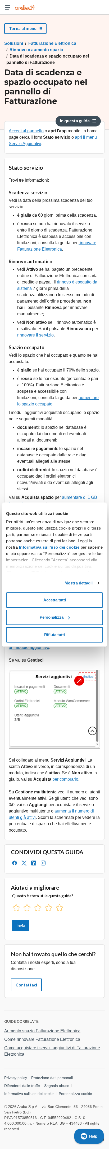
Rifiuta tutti (54, 634)
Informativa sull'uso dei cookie (29, 1093)
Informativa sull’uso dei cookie (48, 547)
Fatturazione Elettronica (52, 43)
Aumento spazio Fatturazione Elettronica (42, 1031)
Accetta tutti (54, 600)
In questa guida (75, 120)
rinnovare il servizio (35, 335)
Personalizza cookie (75, 1093)
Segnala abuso (56, 1086)
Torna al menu (23, 28)
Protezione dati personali (52, 1078)
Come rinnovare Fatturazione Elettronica (42, 1039)
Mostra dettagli (79, 583)
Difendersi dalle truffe (22, 1086)
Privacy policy (15, 1078)
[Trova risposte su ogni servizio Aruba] (25, 7)
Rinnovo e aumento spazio (36, 49)
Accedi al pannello (26, 131)
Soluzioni (13, 43)
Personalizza (51, 617)
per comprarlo (65, 779)
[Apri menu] (7, 7)
